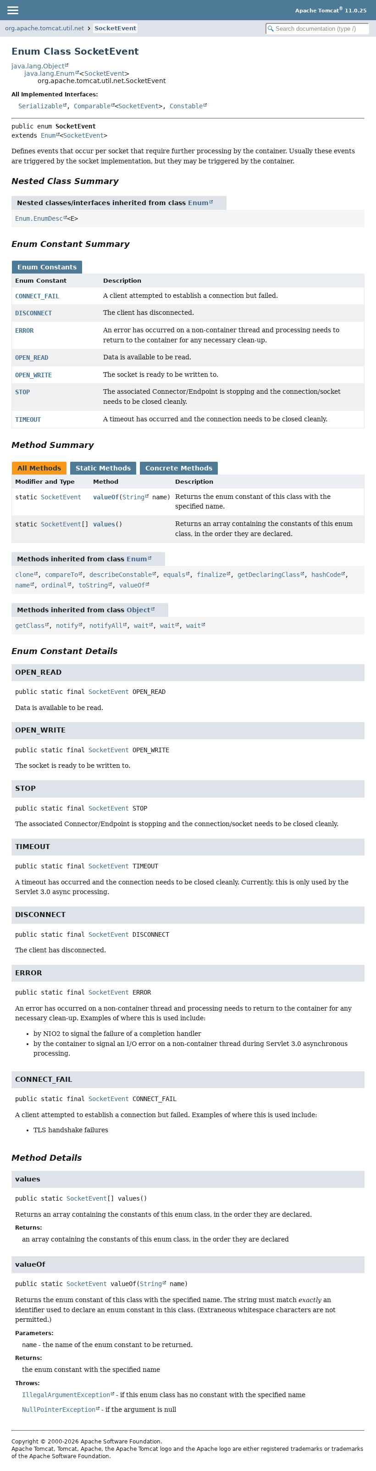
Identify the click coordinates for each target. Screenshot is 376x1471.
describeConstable (120, 574)
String (133, 497)
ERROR (24, 330)
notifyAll (105, 625)
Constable (186, 106)
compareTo (61, 574)
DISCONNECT (33, 313)
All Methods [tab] (39, 468)
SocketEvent (115, 28)
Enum (48, 135)
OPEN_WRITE (33, 375)
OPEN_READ (31, 357)
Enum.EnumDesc (39, 218)
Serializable (40, 106)
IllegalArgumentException (66, 1394)
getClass (29, 625)
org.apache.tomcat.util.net (44, 28)
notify (67, 625)
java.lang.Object (37, 66)
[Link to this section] (125, 181)
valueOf (106, 497)
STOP (22, 392)
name (22, 585)
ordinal (54, 585)
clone (24, 574)
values (104, 524)
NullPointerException (58, 1409)
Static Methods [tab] (103, 468)
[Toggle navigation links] (12, 10)
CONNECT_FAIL (37, 296)
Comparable (92, 106)
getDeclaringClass (269, 574)
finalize (211, 574)
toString (93, 585)
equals (174, 574)
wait (141, 625)
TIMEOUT (28, 419)
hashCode (326, 574)
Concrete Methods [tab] (178, 468)
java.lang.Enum (49, 73)
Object (138, 610)
